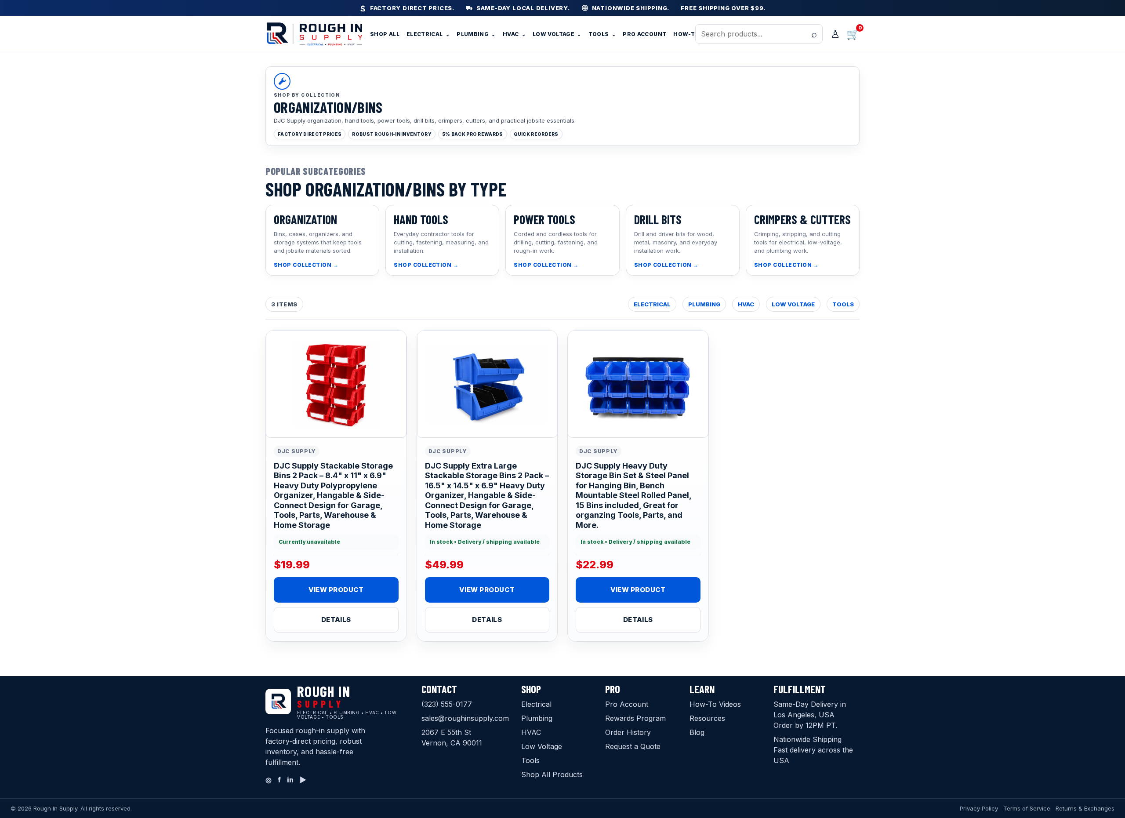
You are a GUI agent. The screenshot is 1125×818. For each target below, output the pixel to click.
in (290, 779)
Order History (628, 732)
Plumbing (476, 34)
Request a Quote (632, 746)
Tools (602, 34)
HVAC (514, 34)
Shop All (384, 34)
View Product (336, 589)
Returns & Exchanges (1085, 808)
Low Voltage (557, 34)
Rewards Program (635, 718)
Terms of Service (1026, 808)
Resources (707, 718)
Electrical (428, 34)
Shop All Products (552, 774)
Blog (697, 732)
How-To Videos (715, 704)
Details (336, 619)
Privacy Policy (979, 808)
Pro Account (644, 34)
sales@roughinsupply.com (465, 718)
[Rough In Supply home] (313, 34)
